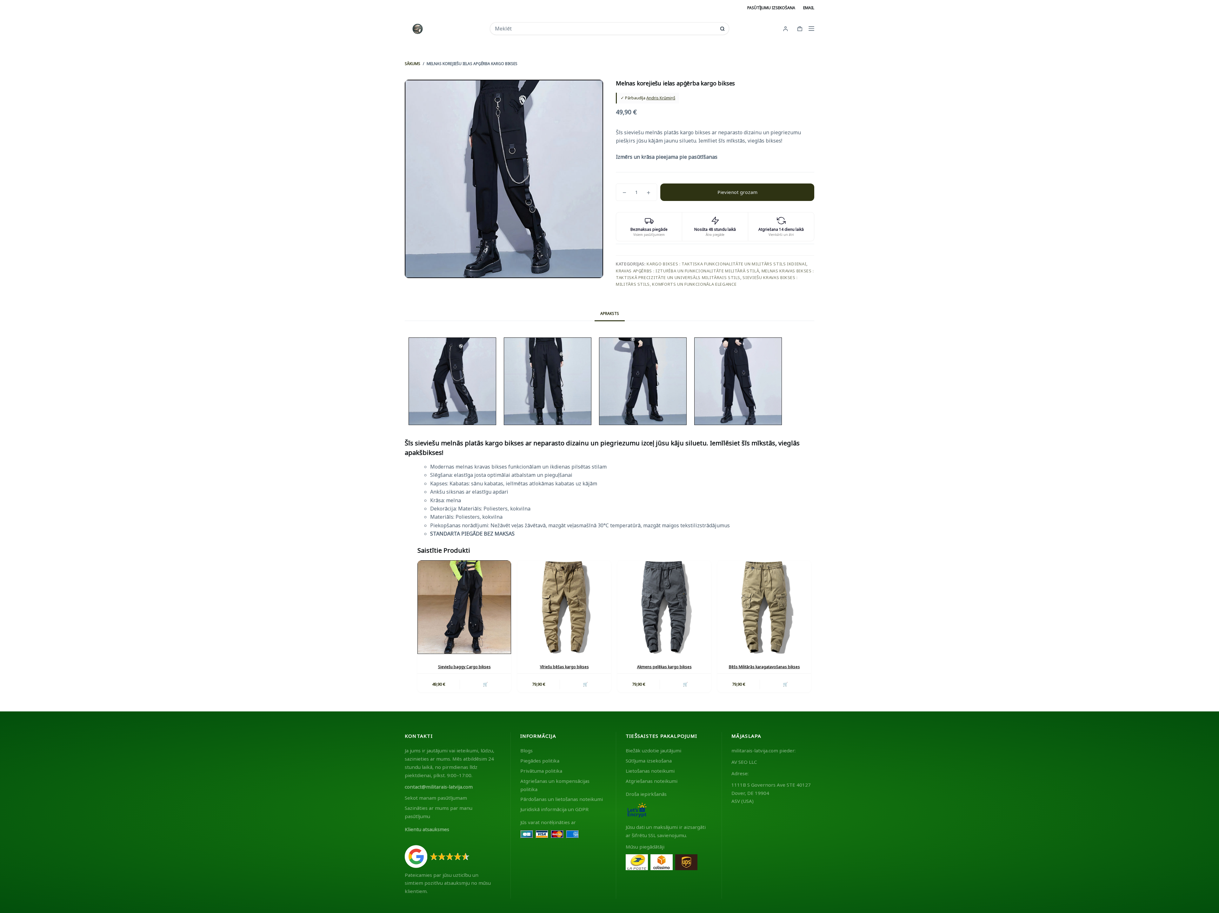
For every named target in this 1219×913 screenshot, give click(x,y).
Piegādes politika (539, 760)
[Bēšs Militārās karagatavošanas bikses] (764, 607)
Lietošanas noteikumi (650, 771)
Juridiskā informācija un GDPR (554, 809)
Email (808, 7)
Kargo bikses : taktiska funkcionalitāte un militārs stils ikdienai (726, 264)
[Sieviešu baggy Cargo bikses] (464, 607)
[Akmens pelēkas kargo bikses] (664, 607)
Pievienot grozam (737, 192)
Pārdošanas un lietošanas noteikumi (561, 799)
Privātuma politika (541, 771)
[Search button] (722, 29)
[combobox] (605, 28)
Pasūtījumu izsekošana (771, 7)
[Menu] (811, 28)
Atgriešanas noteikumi (651, 781)
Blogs (526, 750)
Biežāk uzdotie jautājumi (653, 750)
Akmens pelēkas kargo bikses (664, 667)
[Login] (785, 28)
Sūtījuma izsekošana (649, 760)
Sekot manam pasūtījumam (436, 798)
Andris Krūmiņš (660, 98)
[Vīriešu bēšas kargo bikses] (564, 607)
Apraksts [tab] (609, 313)
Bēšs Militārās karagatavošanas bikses (764, 667)
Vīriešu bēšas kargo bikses (564, 667)
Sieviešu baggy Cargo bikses (464, 667)
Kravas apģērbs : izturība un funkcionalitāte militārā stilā (687, 271)
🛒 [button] (485, 684)
